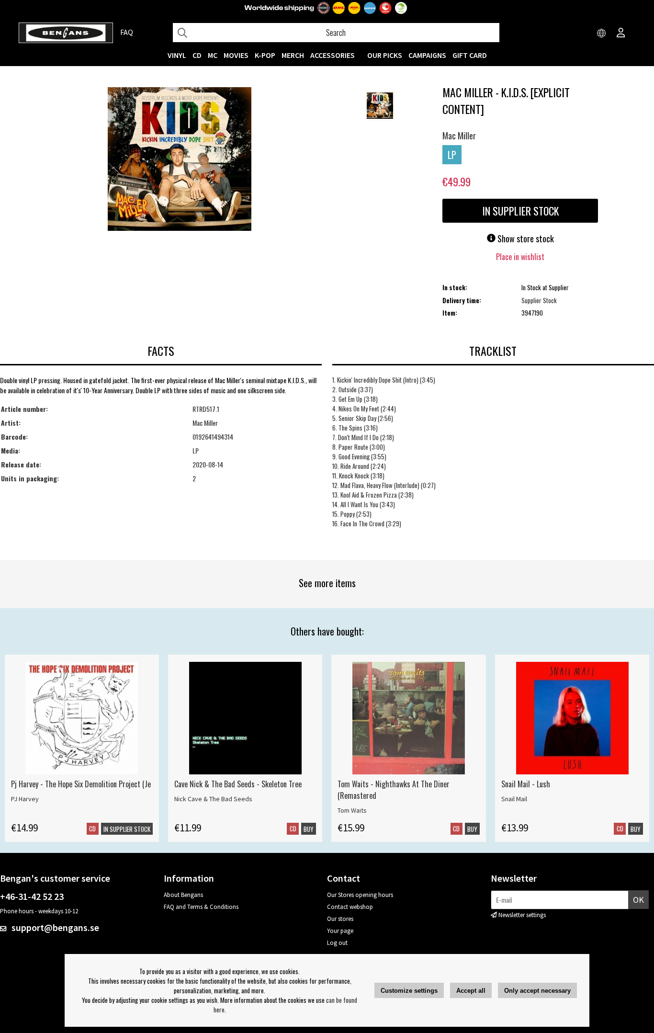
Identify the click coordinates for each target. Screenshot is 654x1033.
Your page (340, 931)
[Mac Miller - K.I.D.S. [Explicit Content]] (179, 160)
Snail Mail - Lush (525, 784)
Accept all (470, 990)
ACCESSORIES (332, 55)
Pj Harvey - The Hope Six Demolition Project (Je (81, 784)
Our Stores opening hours (360, 895)
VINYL (177, 55)
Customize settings (409, 990)
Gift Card (469, 55)
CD (197, 55)
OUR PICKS (384, 55)
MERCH (293, 55)
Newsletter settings (522, 915)
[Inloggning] (621, 33)
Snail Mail (514, 799)
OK (638, 899)
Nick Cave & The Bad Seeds (213, 799)
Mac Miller (459, 135)
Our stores (340, 919)
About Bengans (183, 895)
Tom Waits (352, 810)
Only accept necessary (537, 990)
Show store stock (525, 238)
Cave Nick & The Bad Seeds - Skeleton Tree (238, 784)
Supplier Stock (539, 300)
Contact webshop (350, 907)
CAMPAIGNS (427, 55)
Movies (236, 55)
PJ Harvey (25, 799)
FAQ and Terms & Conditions (201, 907)
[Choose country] (601, 33)
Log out (337, 943)
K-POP (265, 55)
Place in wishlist (520, 256)
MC (212, 55)
